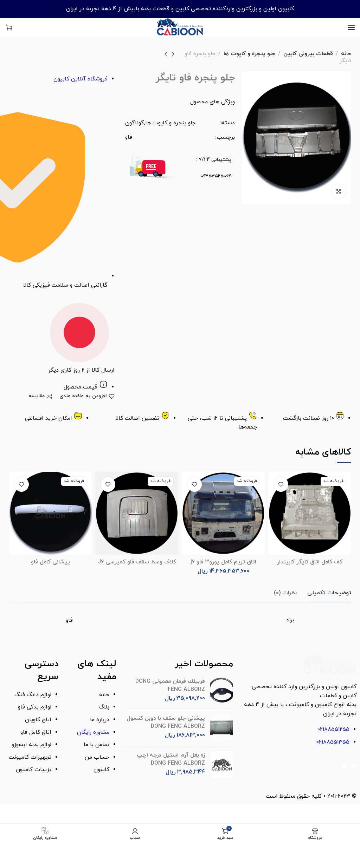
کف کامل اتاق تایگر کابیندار (309, 562)
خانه (346, 54)
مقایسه (36, 396)
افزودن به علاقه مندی (83, 396)
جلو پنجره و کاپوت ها (249, 54)
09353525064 (216, 176)
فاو (128, 137)
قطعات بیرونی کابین (308, 54)
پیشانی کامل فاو (50, 562)
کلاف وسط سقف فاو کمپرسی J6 (137, 562)
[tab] (329, 593)
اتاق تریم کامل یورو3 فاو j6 (223, 562)
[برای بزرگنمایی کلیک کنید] (338, 191)
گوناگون (134, 123)
